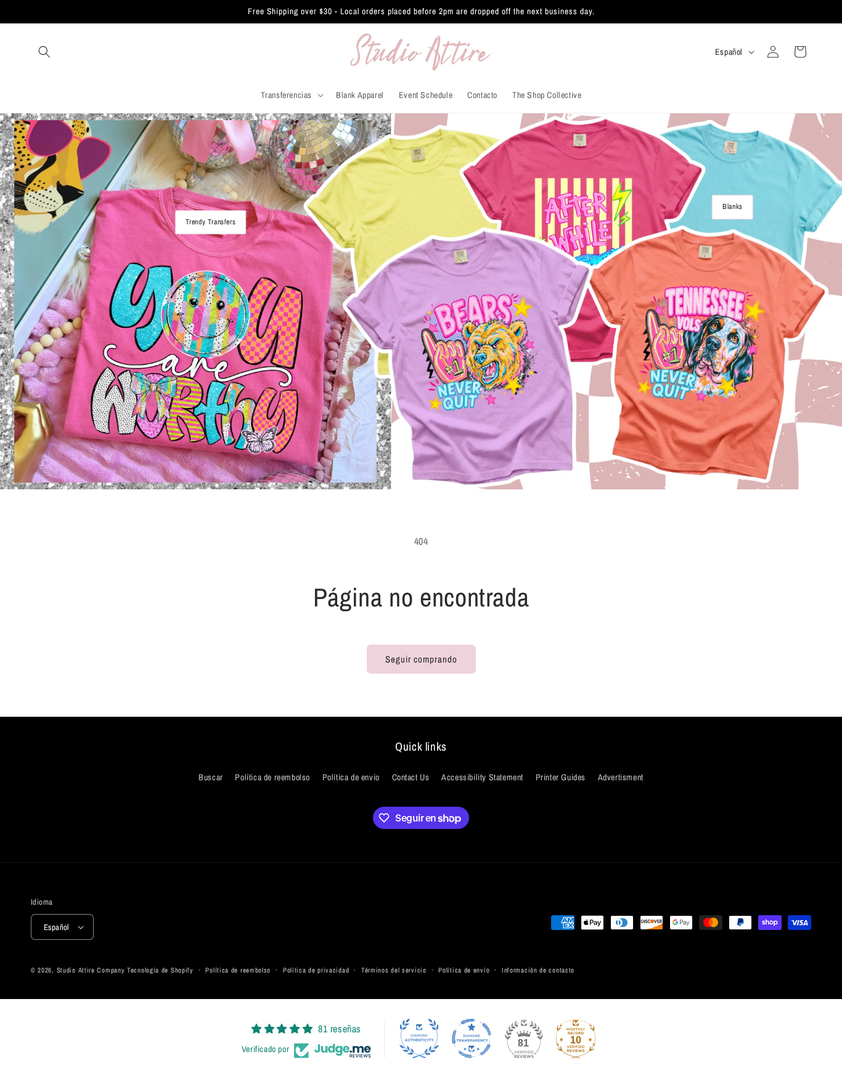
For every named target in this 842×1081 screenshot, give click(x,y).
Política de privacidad (316, 970)
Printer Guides (561, 777)
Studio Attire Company (91, 970)
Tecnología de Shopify (160, 970)
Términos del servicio (394, 970)
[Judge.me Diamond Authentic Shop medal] (419, 1038)
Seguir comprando (421, 659)
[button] (44, 51)
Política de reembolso (272, 777)
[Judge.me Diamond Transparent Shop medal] (471, 1038)
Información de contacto (538, 970)
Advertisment (621, 777)
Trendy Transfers (211, 222)
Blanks (732, 206)
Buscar (210, 777)
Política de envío (351, 777)
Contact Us (411, 777)
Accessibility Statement (482, 777)
